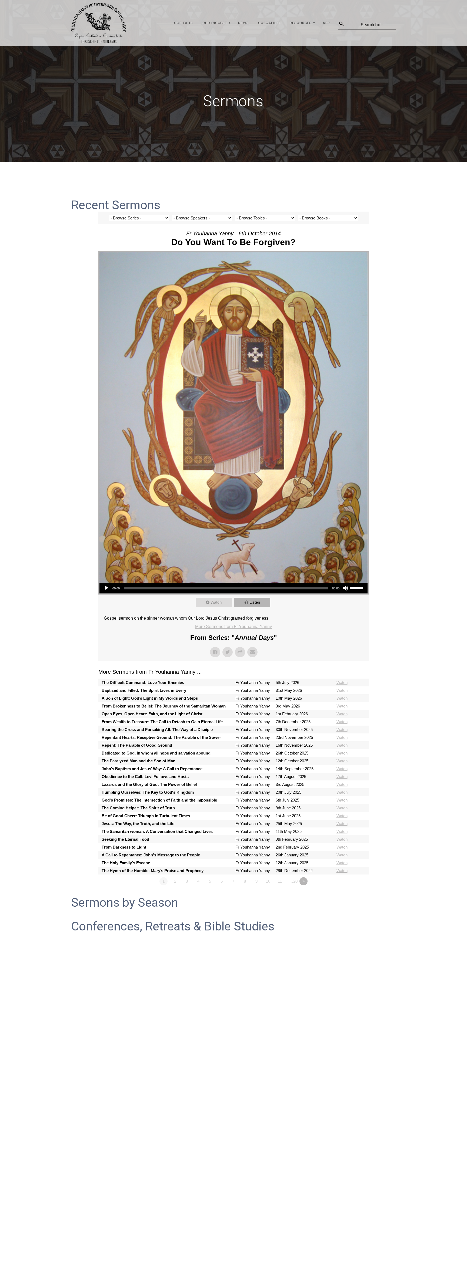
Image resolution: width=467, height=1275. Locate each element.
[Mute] (345, 588)
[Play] (106, 588)
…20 (293, 881)
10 (268, 881)
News (243, 23)
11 (280, 881)
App (326, 23)
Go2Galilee (269, 23)
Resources (301, 23)
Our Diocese (214, 23)
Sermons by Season (124, 902)
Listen (254, 602)
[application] (233, 588)
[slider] (357, 587)
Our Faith (184, 23)
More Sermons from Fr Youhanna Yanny (233, 626)
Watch (216, 602)
